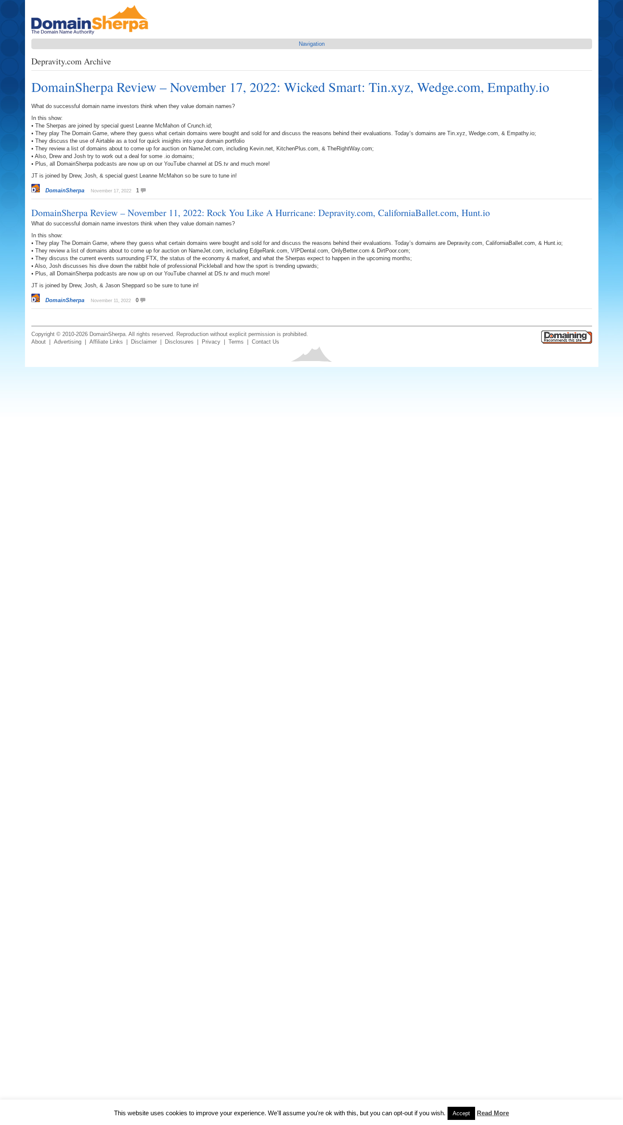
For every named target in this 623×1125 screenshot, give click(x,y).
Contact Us (265, 342)
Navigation (312, 44)
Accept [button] (461, 1113)
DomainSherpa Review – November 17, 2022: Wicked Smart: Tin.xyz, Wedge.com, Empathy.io (290, 87)
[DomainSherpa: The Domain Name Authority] (92, 34)
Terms (236, 342)
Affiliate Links (106, 342)
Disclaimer (144, 342)
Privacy (211, 342)
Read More (493, 1113)
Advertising (67, 342)
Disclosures (179, 342)
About (38, 342)
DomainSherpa (64, 190)
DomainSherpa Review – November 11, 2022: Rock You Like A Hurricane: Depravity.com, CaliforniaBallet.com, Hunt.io (260, 212)
